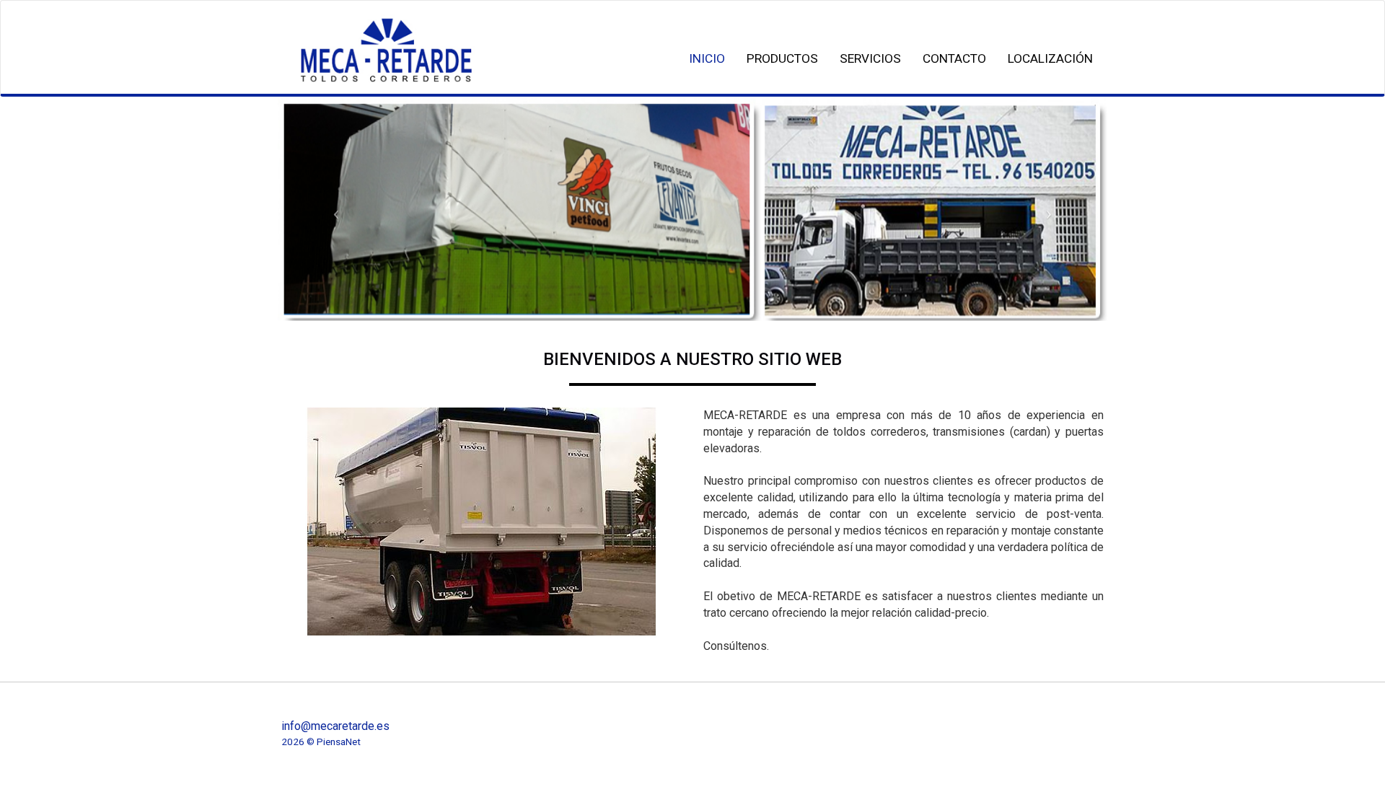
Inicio (707, 58)
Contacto (954, 58)
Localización (1050, 58)
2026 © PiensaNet (321, 741)
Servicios (870, 58)
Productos (782, 58)
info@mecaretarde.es (335, 726)
